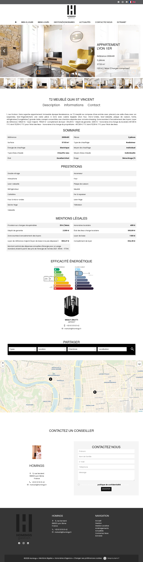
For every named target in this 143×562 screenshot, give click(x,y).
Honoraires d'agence (63, 558)
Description (51, 105)
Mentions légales (46, 558)
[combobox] (23, 349)
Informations (74, 105)
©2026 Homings (30, 558)
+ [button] (3, 363)
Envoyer (106, 489)
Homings (36, 466)
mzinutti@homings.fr (72, 328)
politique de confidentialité (109, 484)
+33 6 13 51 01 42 (72, 325)
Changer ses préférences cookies (88, 558)
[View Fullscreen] (2, 370)
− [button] (3, 366)
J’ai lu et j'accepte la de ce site (104, 484)
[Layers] (139, 363)
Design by (113, 558)
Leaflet (140, 411)
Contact (94, 105)
